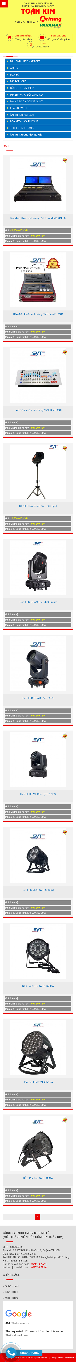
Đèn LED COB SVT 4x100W (38, 889)
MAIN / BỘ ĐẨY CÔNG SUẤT (26, 101)
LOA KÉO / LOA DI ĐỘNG (24, 121)
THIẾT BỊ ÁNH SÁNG (22, 128)
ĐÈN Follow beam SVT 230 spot (38, 506)
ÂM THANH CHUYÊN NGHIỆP (26, 134)
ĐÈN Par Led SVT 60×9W (38, 1177)
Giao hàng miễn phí (23, 36)
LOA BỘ (14, 74)
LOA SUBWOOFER (20, 108)
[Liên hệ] (12, 1356)
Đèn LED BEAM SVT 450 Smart (38, 601)
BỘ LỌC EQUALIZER (22, 88)
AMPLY (14, 68)
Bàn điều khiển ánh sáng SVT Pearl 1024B (38, 314)
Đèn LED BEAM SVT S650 (38, 698)
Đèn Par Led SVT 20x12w (38, 1082)
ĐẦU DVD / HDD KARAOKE (25, 61)
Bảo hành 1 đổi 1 (58, 36)
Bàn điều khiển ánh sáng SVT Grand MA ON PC (38, 218)
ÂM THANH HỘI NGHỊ (22, 114)
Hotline (42, 43)
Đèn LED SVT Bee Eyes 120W (38, 794)
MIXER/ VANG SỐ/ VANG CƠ (26, 94)
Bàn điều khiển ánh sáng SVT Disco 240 (38, 410)
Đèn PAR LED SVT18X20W (38, 985)
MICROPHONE (18, 81)
